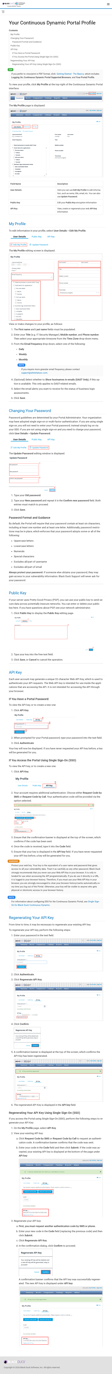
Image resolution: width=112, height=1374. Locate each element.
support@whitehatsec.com (34, 373)
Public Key (15, 45)
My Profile (15, 34)
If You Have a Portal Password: (26, 53)
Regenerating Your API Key (22, 60)
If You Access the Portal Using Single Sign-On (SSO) (35, 57)
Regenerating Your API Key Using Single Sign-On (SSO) (36, 64)
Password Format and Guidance (27, 42)
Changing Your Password (22, 38)
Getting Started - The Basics (70, 74)
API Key (14, 49)
